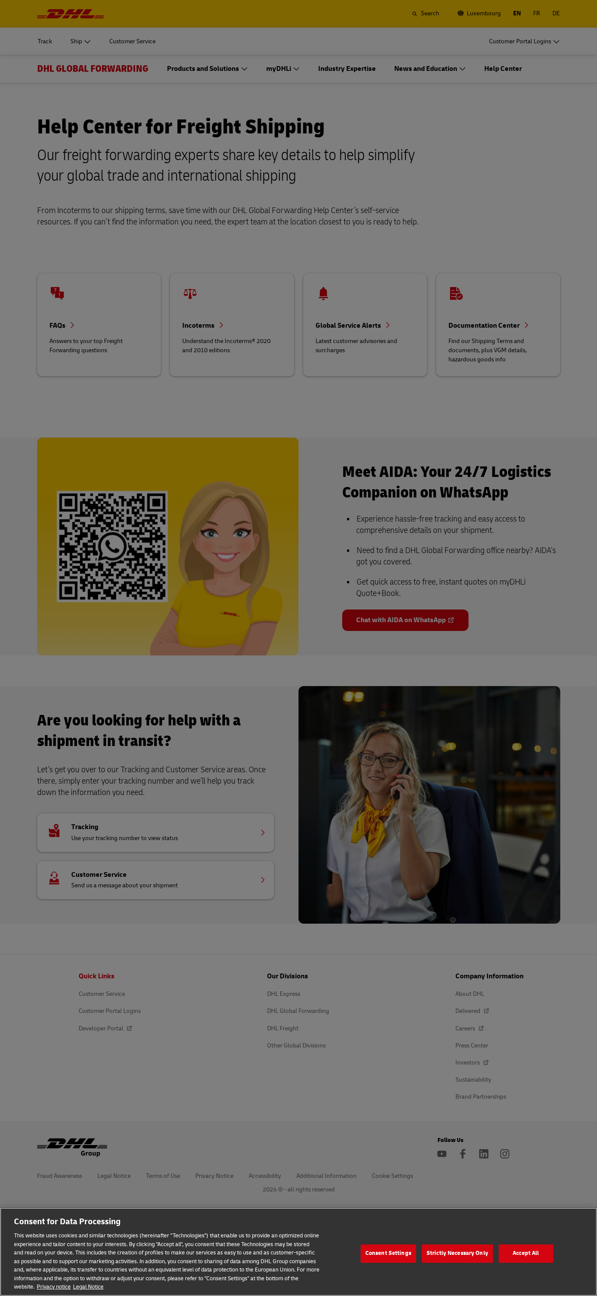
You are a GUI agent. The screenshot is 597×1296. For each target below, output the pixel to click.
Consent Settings (388, 1253)
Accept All (526, 1253)
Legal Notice (88, 1286)
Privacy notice (54, 1286)
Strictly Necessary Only (457, 1253)
